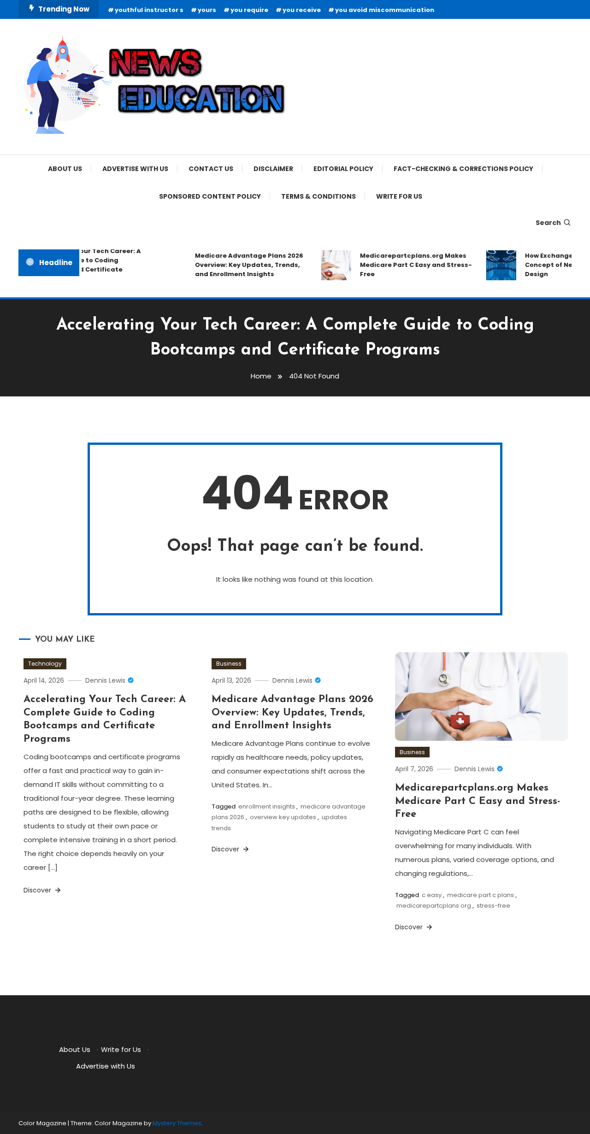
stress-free (493, 905)
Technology (45, 663)
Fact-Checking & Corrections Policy (463, 168)
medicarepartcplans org (433, 905)
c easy (432, 895)
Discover (38, 890)
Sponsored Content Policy (210, 196)
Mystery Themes (177, 1123)
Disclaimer (273, 168)
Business (229, 663)
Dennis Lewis (105, 680)
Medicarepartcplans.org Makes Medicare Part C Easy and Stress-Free (409, 264)
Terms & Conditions (318, 196)
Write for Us (399, 196)
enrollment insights (266, 806)
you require (249, 10)
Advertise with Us (135, 168)
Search (548, 222)
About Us (65, 168)
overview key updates (283, 817)
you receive (302, 10)
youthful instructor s (149, 10)
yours (207, 10)
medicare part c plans (480, 895)
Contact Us (211, 168)
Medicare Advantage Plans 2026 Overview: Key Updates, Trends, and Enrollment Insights (242, 264)
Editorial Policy (343, 168)
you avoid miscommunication (384, 10)
